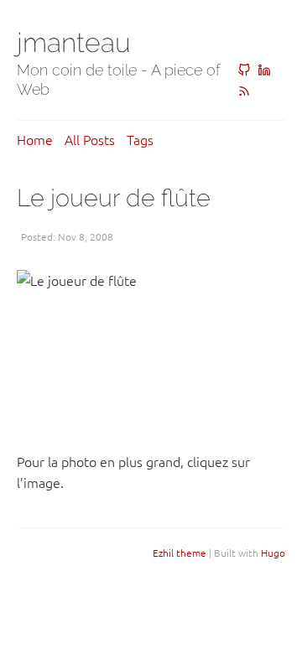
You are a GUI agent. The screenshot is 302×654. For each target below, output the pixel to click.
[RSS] (244, 91)
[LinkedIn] (264, 70)
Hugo (273, 552)
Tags (140, 139)
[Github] (244, 70)
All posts (90, 139)
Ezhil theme (179, 552)
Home (35, 139)
